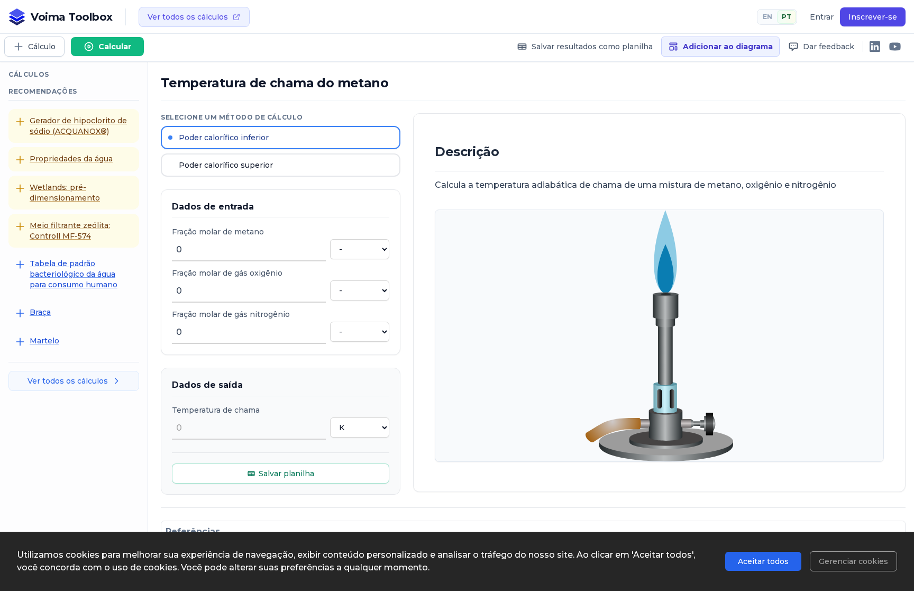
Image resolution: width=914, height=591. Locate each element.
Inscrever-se (872, 17)
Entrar (822, 17)
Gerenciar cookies (853, 561)
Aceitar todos (763, 561)
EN (767, 17)
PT (786, 17)
